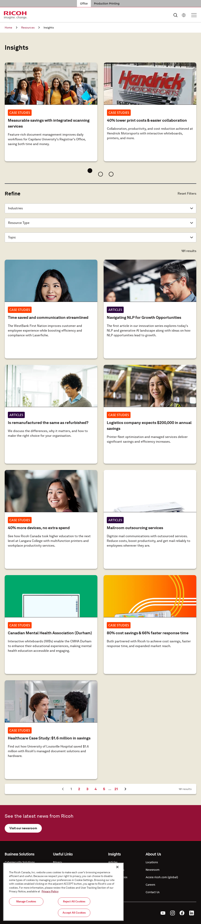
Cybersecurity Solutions (20, 862)
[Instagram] (172, 913)
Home (8, 27)
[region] (63, 892)
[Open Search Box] (175, 15)
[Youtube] (163, 913)
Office (84, 3)
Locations (152, 862)
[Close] (117, 867)
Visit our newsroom (23, 828)
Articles (112, 862)
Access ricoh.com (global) (162, 877)
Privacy (57, 862)
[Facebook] (182, 913)
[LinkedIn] (191, 913)
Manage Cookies (26, 901)
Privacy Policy (50, 891)
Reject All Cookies (74, 901)
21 (117, 789)
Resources (28, 27)
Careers (150, 884)
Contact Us (152, 892)
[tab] (90, 170)
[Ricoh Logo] (15, 15)
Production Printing (107, 3)
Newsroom (152, 870)
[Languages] (183, 15)
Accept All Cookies (74, 912)
